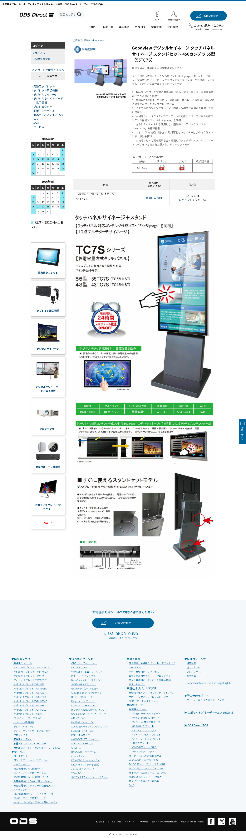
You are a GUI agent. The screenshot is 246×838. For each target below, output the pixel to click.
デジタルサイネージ (94, 40)
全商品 (76, 40)
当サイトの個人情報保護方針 (164, 821)
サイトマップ (130, 821)
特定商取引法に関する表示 (192, 821)
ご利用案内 (99, 821)
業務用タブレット (44, 86)
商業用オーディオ (44, 110)
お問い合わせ (242, 434)
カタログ (140, 27)
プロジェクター (42, 106)
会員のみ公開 (154, 198)
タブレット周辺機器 (45, 90)
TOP (92, 27)
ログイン (184, 200)
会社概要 (172, 27)
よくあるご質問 (114, 821)
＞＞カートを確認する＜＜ (48, 70)
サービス (38, 127)
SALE (36, 123)
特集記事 (156, 27)
